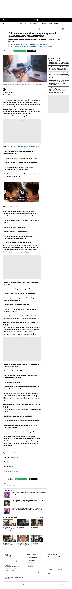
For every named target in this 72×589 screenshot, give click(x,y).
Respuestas (51, 557)
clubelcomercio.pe (17, 584)
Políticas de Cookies (31, 560)
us (49, 561)
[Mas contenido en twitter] (36, 572)
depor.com (32, 584)
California (25, 23)
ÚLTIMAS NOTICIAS (54, 58)
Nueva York (34, 23)
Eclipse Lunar (44, 23)
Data (59, 561)
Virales (50, 569)
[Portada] (8, 557)
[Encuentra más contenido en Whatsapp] (10, 51)
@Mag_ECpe (14, 457)
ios (10, 485)
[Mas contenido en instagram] (39, 572)
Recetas (60, 569)
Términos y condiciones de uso (34, 554)
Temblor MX (56, 23)
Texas (30, 23)
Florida (21, 23)
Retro (59, 565)
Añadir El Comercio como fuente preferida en (51, 29)
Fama (49, 565)
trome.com (39, 584)
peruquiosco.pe (55, 584)
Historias (50, 573)
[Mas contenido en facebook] (32, 572)
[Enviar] (3, 23)
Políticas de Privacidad (32, 557)
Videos (60, 557)
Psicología (50, 23)
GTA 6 (39, 23)
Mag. (12, 462)
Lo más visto (7, 490)
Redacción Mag (9, 92)
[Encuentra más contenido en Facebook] (4, 51)
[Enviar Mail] (3, 92)
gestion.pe (25, 584)
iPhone (6, 485)
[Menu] (4, 19)
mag (62, 584)
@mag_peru (15, 471)
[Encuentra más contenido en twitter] (7, 51)
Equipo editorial (8, 558)
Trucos (14, 485)
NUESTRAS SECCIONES (52, 554)
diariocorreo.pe (46, 584)
